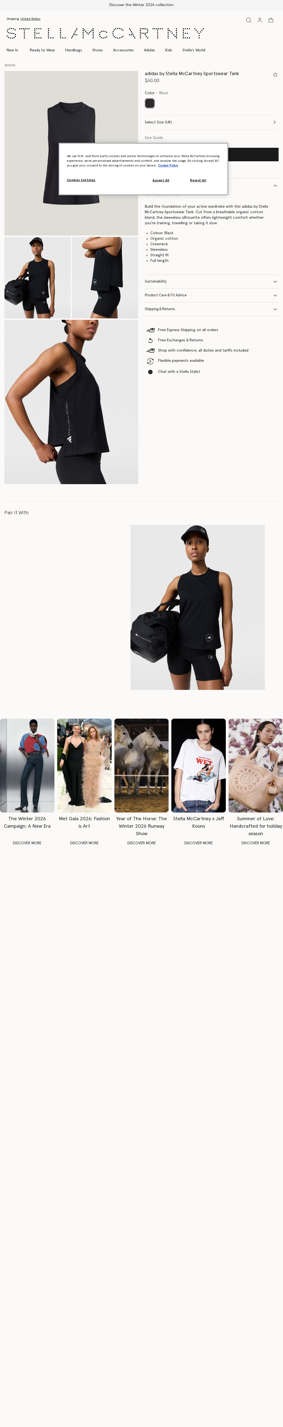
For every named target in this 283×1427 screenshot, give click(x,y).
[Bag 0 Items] (270, 20)
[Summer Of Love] (256, 766)
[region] (143, 169)
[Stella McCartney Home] (105, 33)
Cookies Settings (81, 180)
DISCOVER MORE (27, 843)
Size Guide (154, 138)
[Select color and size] (275, 74)
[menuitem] (15, 50)
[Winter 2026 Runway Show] (141, 766)
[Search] (248, 20)
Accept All (161, 180)
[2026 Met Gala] (84, 766)
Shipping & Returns (160, 309)
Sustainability (156, 281)
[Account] (259, 20)
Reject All (198, 180)
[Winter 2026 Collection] (27, 766)
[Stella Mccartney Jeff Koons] (198, 766)
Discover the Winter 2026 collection (141, 5)
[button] (37, 277)
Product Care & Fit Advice (166, 295)
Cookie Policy (168, 165)
